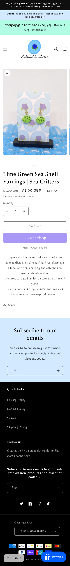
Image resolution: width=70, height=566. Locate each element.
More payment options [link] (35, 248)
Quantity (8, 203)
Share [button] (11, 305)
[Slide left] (27, 166)
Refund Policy (16, 409)
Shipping (7, 196)
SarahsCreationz (30, 559)
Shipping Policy (17, 427)
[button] (5, 48)
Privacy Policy (16, 400)
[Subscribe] (58, 371)
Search (11, 418)
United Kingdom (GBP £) (33, 531)
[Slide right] (43, 166)
